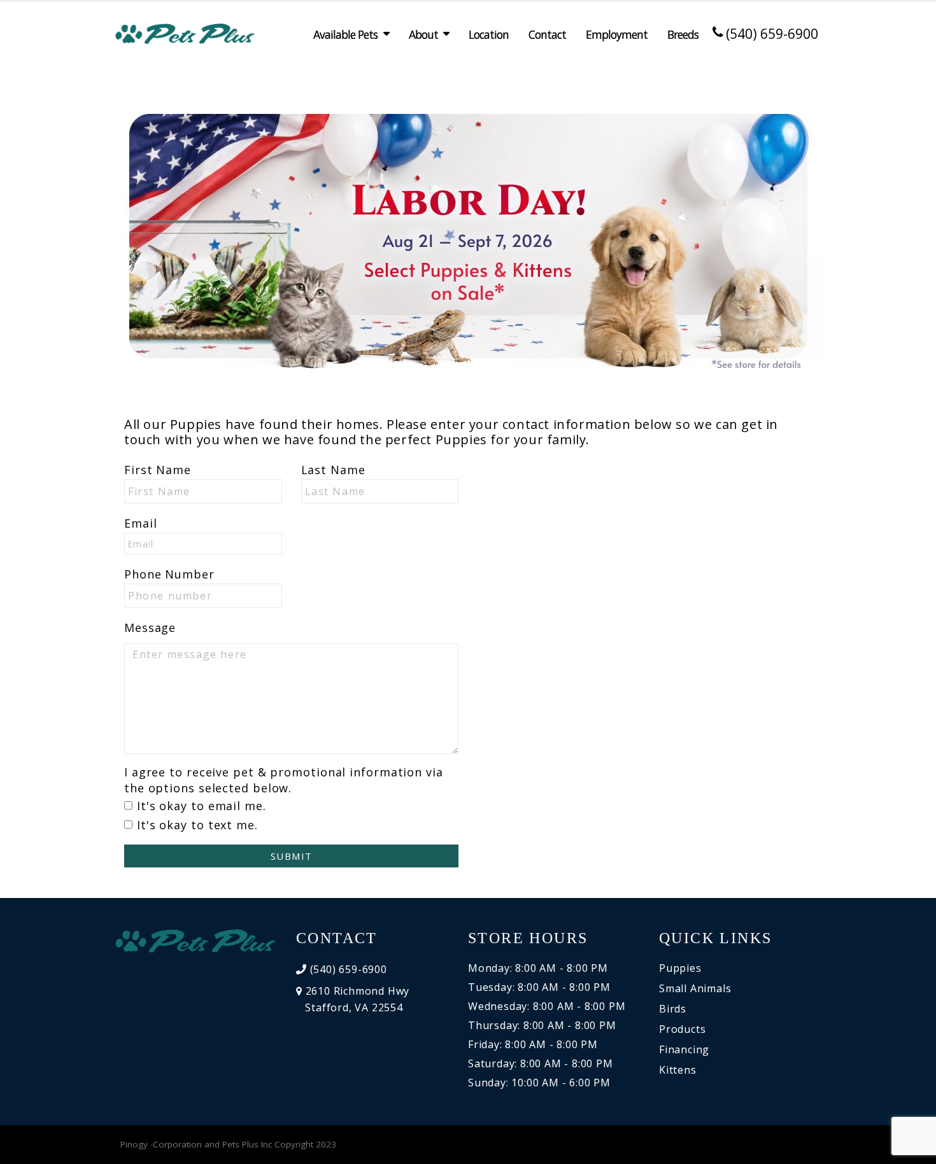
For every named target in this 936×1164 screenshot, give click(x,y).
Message (150, 628)
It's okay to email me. (201, 806)
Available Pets (345, 34)
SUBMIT (292, 856)
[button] (914, 1149)
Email (140, 523)
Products (682, 1029)
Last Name (333, 470)
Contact (547, 34)
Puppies (680, 968)
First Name (157, 470)
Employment (617, 34)
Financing (684, 1049)
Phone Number (169, 574)
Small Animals (695, 988)
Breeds (682, 34)
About (423, 34)
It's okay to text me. (197, 825)
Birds (672, 1009)
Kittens (678, 1070)
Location (489, 34)
